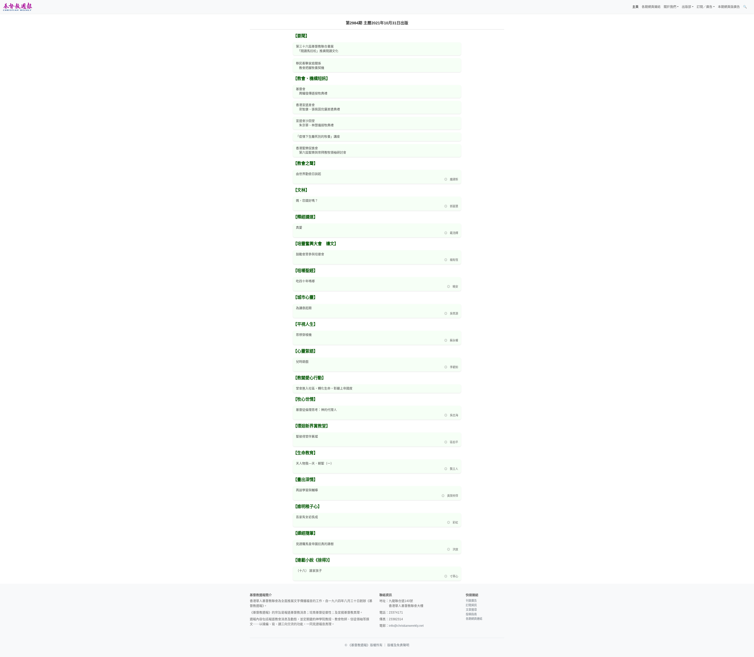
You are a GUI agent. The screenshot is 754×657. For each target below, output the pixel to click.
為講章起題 (304, 308)
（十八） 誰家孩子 (309, 570)
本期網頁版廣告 (729, 6)
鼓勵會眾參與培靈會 (310, 254)
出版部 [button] (686, 6)
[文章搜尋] (750, 7)
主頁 (635, 6)
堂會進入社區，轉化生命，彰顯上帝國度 (324, 388)
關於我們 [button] (670, 6)
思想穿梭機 (304, 334)
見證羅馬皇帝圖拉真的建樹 (315, 544)
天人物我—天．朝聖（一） (315, 463)
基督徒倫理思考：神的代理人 (316, 409)
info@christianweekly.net (406, 625)
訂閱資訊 (471, 605)
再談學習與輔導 (307, 490)
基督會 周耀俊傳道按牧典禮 (311, 91)
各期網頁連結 (651, 6)
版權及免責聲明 (398, 645)
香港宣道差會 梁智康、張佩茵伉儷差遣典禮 (318, 107)
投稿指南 (471, 614)
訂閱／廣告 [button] (704, 6)
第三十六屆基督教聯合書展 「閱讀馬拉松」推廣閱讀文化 (317, 48)
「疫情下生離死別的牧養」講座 (318, 136)
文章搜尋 (471, 609)
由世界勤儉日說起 (308, 174)
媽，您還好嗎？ (307, 200)
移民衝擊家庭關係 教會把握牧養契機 (310, 65)
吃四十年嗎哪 (305, 281)
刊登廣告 (471, 600)
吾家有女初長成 (307, 517)
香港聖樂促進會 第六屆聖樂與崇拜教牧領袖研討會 (321, 150)
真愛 (299, 227)
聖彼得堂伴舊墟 (307, 436)
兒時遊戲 (302, 361)
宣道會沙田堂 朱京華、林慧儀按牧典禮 (315, 123)
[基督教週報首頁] (17, 7)
